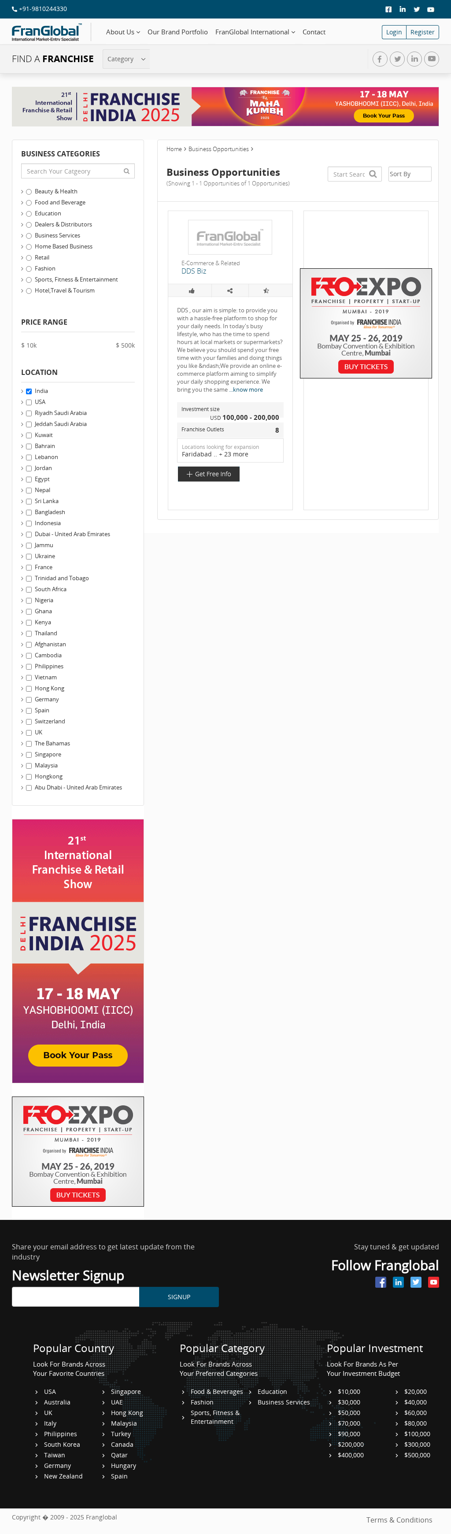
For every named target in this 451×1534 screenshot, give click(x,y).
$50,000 (349, 1412)
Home (174, 149)
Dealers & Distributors (63, 224)
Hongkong (49, 776)
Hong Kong (49, 688)
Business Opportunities (219, 149)
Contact (314, 32)
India (41, 391)
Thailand (46, 633)
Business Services (57, 235)
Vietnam (46, 677)
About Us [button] (121, 32)
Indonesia (48, 523)
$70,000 (349, 1423)
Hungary (123, 1465)
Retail (42, 257)
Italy (50, 1423)
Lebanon (46, 457)
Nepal (42, 490)
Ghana (43, 611)
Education (48, 213)
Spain (42, 710)
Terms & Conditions (399, 1520)
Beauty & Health (56, 191)
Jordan (43, 468)
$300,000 (417, 1444)
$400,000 (351, 1455)
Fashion (45, 268)
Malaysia (46, 765)
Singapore (48, 754)
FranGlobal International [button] (253, 32)
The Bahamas (52, 743)
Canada (122, 1444)
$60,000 (415, 1412)
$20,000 (415, 1391)
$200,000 (351, 1444)
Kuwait (44, 435)
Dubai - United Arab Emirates (72, 534)
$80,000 (415, 1423)
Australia (57, 1402)
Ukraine (45, 556)
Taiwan (54, 1455)
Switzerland (50, 721)
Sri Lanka (47, 501)
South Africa (51, 589)
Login (394, 32)
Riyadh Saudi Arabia (61, 413)
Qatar (119, 1455)
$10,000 (349, 1391)
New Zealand (63, 1476)
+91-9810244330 (42, 8)
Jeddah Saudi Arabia (61, 424)
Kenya (43, 622)
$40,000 (415, 1402)
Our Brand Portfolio (178, 32)
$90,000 (349, 1434)
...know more (246, 389)
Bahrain (45, 446)
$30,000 (349, 1402)
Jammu (44, 545)
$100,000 (417, 1434)
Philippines (49, 666)
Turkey (121, 1434)
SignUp (179, 1297)
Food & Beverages (217, 1391)
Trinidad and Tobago (62, 578)
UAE (117, 1402)
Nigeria (44, 600)
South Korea (62, 1444)
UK (38, 732)
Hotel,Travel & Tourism (65, 290)
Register (422, 32)
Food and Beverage (60, 202)
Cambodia (48, 655)
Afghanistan (50, 644)
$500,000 (417, 1455)
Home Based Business (63, 246)
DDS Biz (193, 271)
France (43, 567)
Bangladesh (50, 512)
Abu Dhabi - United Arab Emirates (78, 787)
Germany (47, 699)
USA (40, 402)
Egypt (42, 479)
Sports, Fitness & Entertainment (76, 279)
